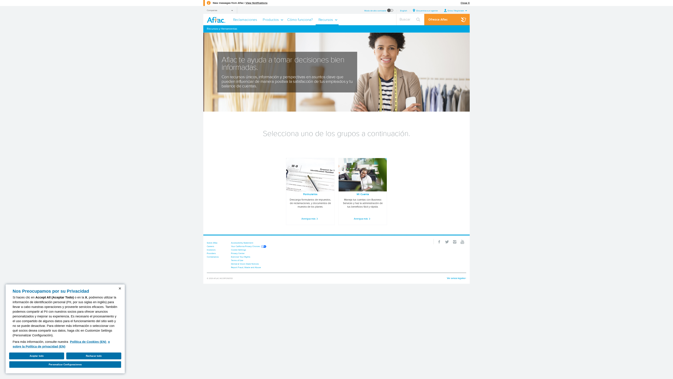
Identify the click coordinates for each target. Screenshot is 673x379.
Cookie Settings (238, 250)
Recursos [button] (325, 20)
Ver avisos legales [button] (456, 278)
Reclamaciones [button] (245, 20)
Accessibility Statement (242, 243)
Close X (465, 3)
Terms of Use (237, 260)
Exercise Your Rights (240, 257)
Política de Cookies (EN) (88, 342)
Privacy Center (238, 253)
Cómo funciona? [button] (300, 20)
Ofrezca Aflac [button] (438, 19)
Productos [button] (271, 20)
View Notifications (256, 3)
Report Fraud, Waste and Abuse (246, 267)
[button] (455, 10)
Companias (212, 10)
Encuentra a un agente (427, 10)
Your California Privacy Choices (245, 246)
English (403, 10)
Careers (210, 246)
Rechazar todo (94, 356)
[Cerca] (119, 288)
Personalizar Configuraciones (65, 364)
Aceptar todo (37, 356)
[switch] (390, 10)
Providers (211, 253)
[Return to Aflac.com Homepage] (216, 19)
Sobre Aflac (212, 243)
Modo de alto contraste (375, 10)
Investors (211, 250)
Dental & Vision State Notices (245, 264)
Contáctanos (213, 257)
